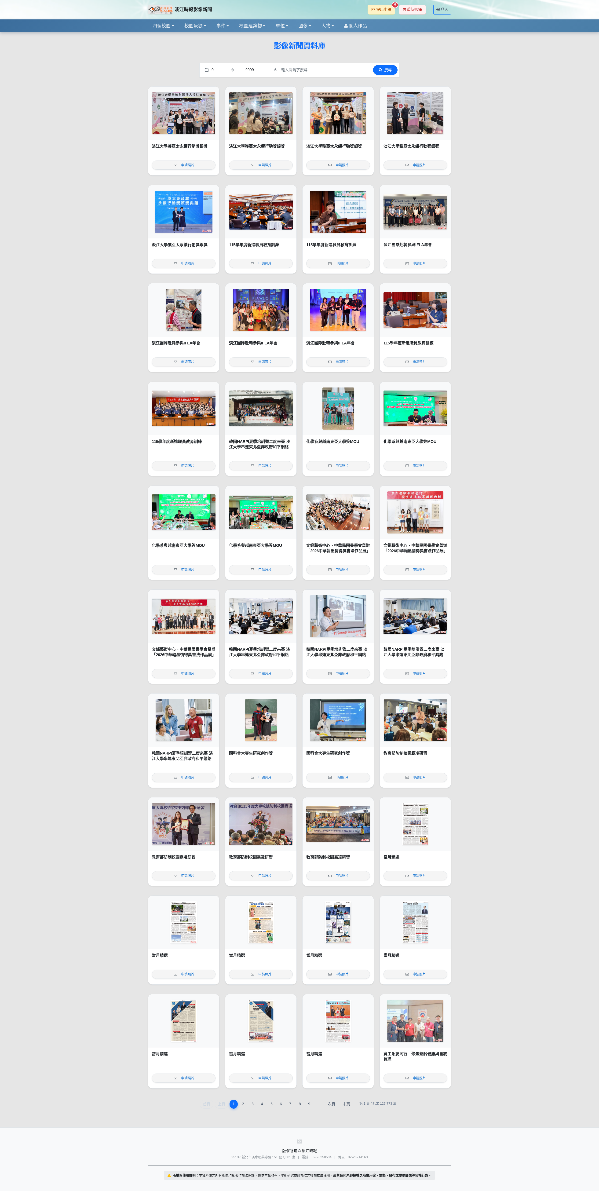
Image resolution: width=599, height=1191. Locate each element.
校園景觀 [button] (193, 25)
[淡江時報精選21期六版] (261, 922)
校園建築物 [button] (250, 25)
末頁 (346, 1104)
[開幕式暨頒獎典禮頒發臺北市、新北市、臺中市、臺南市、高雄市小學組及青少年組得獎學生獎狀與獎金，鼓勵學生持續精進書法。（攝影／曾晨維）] (415, 512)
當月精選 (391, 857)
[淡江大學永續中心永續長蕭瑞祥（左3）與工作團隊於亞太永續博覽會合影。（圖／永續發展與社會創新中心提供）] (338, 113)
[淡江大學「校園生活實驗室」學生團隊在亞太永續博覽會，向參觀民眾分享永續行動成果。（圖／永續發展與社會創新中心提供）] (261, 113)
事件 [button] (221, 25)
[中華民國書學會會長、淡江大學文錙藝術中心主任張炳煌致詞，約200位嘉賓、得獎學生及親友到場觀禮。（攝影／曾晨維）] (338, 512)
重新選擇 (414, 9)
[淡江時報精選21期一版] (338, 1021)
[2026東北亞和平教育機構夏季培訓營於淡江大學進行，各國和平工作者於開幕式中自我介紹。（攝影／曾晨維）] (415, 616)
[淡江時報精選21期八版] (415, 824)
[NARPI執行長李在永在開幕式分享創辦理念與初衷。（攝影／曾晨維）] (338, 616)
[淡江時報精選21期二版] (261, 1021)
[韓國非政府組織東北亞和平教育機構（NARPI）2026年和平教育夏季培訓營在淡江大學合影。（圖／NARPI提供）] (261, 408)
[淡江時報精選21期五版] (338, 922)
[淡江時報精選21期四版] (415, 922)
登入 (444, 9)
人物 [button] (326, 25)
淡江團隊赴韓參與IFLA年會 (408, 245)
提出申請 (385, 8)
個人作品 (358, 25)
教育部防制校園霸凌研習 (405, 753)
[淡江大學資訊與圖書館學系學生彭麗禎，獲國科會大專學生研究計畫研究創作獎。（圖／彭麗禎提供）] (338, 720)
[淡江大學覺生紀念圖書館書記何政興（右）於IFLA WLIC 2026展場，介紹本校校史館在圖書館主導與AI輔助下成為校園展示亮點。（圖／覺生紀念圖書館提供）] (183, 310)
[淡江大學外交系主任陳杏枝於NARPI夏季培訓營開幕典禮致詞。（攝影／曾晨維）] (261, 616)
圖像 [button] (303, 25)
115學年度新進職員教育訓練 (254, 245)
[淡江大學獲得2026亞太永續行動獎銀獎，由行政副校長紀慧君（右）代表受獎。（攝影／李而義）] (183, 212)
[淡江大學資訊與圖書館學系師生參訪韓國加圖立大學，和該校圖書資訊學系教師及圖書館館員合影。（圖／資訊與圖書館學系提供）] (415, 212)
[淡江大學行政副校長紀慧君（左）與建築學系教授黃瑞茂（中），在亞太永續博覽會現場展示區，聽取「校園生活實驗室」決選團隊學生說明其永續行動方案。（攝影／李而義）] (415, 113)
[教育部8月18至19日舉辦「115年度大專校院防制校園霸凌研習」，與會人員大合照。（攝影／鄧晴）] (338, 824)
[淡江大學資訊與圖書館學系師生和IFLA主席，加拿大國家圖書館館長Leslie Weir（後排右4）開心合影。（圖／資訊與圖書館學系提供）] (261, 310)
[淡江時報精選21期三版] (183, 1021)
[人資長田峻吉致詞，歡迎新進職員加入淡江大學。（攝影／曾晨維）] (261, 212)
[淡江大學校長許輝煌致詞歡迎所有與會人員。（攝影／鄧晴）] (261, 824)
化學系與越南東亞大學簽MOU (332, 441)
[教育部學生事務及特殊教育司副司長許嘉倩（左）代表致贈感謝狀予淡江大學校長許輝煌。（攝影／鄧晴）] (183, 824)
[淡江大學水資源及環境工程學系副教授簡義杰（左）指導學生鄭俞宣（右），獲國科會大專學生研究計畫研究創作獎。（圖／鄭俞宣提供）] (261, 720)
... (319, 1104)
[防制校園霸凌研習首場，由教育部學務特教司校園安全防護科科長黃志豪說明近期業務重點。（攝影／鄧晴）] (415, 720)
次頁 (331, 1104)
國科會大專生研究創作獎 (251, 753)
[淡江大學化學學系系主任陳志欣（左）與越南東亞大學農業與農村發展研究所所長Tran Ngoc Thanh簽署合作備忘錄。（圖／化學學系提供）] (415, 408)
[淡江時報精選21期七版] (183, 922)
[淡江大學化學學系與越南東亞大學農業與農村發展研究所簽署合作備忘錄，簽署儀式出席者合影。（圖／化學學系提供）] (261, 512)
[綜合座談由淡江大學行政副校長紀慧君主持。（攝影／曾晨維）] (338, 212)
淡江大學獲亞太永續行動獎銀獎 (180, 146)
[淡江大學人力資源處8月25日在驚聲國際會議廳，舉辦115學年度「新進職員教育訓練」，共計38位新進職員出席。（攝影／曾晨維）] (183, 408)
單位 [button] (280, 25)
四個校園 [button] (162, 25)
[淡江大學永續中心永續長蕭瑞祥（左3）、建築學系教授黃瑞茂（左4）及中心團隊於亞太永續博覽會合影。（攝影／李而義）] (183, 113)
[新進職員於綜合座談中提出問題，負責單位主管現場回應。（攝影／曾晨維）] (415, 310)
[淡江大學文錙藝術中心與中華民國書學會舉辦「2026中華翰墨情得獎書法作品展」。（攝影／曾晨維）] (183, 616)
